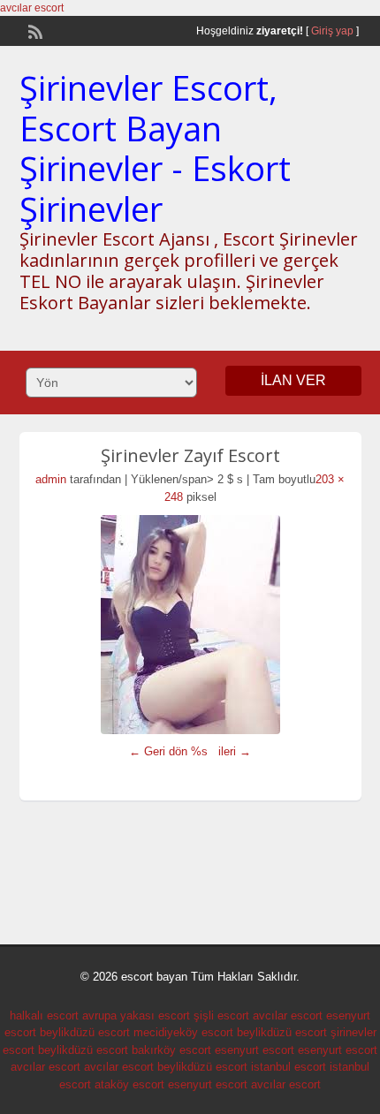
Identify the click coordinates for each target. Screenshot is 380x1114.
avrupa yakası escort (136, 1015)
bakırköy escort (171, 1050)
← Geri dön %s (168, 751)
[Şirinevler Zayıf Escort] (190, 624)
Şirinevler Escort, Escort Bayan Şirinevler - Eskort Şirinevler (155, 147)
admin (50, 479)
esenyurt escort (254, 1050)
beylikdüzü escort (85, 1032)
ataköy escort (129, 1084)
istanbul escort (288, 1066)
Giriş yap (332, 31)
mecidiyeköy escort (183, 1032)
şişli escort (221, 1015)
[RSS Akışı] (34, 30)
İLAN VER (293, 380)
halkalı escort (44, 1015)
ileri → (234, 751)
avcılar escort (32, 8)
